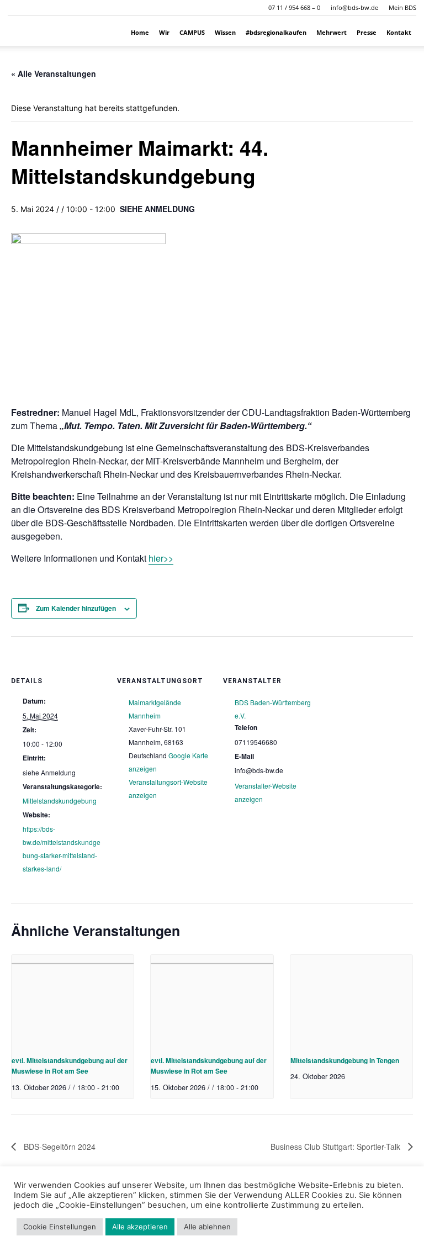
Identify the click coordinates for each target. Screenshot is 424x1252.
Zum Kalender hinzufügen (76, 608)
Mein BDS (402, 7)
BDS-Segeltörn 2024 (59, 1146)
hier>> (161, 558)
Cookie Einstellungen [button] (59, 1226)
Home (140, 32)
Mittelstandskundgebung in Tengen (344, 1060)
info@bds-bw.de (354, 7)
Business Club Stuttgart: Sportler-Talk (336, 1146)
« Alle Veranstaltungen (53, 73)
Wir (164, 32)
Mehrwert (331, 32)
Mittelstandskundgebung (60, 800)
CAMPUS (192, 32)
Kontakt (398, 32)
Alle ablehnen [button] (207, 1226)
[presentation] (73, 1001)
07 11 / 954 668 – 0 (294, 7)
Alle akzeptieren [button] (140, 1226)
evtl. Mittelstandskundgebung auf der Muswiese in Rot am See (70, 1065)
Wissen (225, 32)
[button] (16, 7)
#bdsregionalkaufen (276, 32)
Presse (367, 32)
